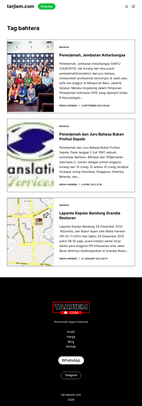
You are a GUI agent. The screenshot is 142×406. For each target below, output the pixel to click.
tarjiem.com (20, 6)
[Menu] (133, 6)
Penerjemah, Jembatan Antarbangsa (92, 55)
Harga (71, 337)
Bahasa (64, 47)
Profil (71, 332)
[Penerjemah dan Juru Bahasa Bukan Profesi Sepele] (30, 155)
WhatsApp (47, 6)
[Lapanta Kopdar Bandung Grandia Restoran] (30, 232)
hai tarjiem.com (71, 394)
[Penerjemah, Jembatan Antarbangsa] (30, 76)
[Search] (126, 6)
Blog (71, 341)
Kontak (71, 346)
